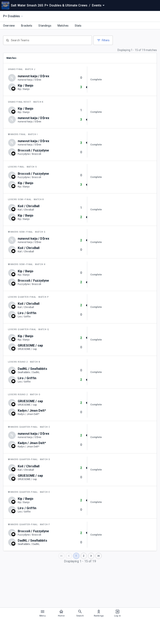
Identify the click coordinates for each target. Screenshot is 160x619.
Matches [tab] (63, 25)
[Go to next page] (91, 556)
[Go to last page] (98, 556)
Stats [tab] (78, 25)
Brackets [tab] (26, 25)
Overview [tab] (9, 25)
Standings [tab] (44, 25)
